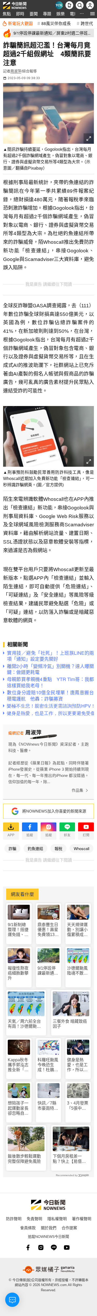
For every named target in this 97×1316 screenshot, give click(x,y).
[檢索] (80, 5)
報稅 (58, 848)
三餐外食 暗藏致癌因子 (70, 1023)
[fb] (28, 1247)
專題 (47, 14)
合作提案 (69, 1228)
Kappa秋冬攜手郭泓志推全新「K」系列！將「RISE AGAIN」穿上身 (18, 1065)
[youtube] (67, 1247)
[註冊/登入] (90, 5)
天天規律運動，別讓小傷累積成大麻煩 (77, 929)
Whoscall (81, 848)
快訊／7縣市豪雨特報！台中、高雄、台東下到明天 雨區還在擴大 (48, 1106)
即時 (20, 14)
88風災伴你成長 (56, 23)
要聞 (33, 14)
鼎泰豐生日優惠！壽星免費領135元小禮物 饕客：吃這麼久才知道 (48, 929)
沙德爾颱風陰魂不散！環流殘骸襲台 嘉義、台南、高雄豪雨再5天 (77, 971)
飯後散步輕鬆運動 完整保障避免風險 (24, 1158)
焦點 (7, 14)
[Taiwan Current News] (59, 5)
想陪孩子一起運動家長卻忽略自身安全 (18, 1108)
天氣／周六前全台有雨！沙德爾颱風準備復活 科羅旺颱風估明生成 (24, 1024)
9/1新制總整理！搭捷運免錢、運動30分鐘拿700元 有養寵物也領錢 (18, 929)
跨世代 (87, 23)
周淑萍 (15, 71)
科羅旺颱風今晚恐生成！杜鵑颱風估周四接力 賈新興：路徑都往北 (48, 1065)
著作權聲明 (81, 1218)
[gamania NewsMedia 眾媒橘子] (48, 1270)
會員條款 (28, 1228)
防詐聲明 (13, 1218)
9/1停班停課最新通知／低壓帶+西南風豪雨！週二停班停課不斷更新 (48, 971)
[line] (54, 1247)
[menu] (92, 13)
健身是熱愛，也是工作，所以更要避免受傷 (77, 1065)
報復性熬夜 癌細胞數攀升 (18, 973)
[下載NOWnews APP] (69, 5)
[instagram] (41, 1247)
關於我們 (48, 1228)
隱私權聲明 (57, 1218)
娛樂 (60, 14)
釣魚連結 (35, 848)
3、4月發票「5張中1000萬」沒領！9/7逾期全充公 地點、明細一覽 (78, 1106)
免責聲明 (34, 1218)
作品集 (77, 790)
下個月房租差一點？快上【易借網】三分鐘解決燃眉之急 (70, 1159)
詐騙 (12, 848)
